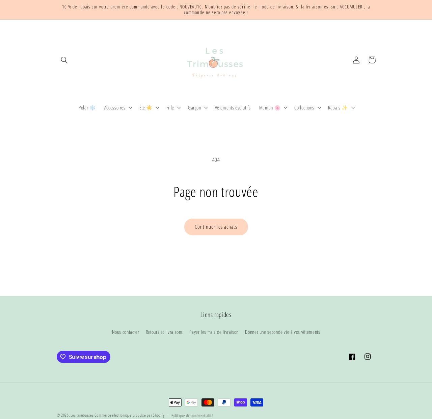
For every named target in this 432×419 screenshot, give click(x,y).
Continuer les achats (216, 226)
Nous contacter (125, 331)
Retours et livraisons (164, 331)
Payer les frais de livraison (214, 331)
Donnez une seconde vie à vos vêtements (282, 331)
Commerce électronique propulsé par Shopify (129, 415)
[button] (64, 60)
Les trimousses (82, 415)
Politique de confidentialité (192, 415)
